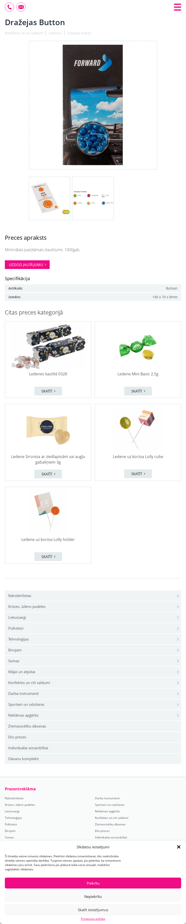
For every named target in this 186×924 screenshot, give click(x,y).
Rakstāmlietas (19, 595)
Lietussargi (17, 617)
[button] (178, 846)
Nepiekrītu (93, 896)
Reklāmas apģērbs (23, 715)
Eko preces (17, 737)
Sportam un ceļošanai (26, 704)
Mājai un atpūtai (21, 671)
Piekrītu (93, 883)
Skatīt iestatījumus (93, 909)
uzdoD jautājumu (26, 264)
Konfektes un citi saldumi (29, 682)
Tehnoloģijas (18, 639)
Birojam (15, 650)
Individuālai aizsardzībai (28, 747)
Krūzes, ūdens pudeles (27, 606)
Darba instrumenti (23, 693)
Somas (13, 660)
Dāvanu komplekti (23, 758)
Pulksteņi (15, 628)
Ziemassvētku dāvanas (27, 726)
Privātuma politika (93, 918)
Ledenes (55, 33)
